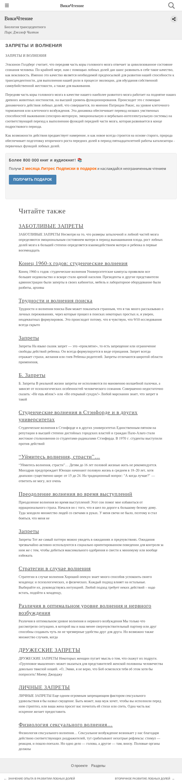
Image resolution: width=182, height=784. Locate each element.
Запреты (29, 337)
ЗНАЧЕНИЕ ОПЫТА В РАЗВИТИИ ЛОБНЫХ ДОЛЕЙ (41, 778)
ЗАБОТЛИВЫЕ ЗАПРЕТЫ (51, 225)
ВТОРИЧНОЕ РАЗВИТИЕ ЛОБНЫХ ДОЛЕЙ (142, 778)
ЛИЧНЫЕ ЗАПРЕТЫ (44, 687)
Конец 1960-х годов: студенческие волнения (73, 263)
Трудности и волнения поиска (56, 300)
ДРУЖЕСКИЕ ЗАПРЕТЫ (49, 649)
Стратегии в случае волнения (55, 568)
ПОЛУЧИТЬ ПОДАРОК (32, 179)
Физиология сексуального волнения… (66, 724)
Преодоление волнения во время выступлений (75, 493)
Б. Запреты (32, 374)
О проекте (79, 766)
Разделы (98, 766)
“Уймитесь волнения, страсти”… (59, 456)
